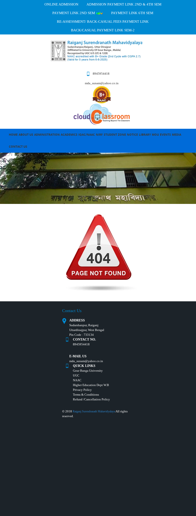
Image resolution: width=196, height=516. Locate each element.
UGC (76, 375)
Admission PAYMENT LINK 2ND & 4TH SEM (124, 4)
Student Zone (115, 135)
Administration (47, 135)
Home (13, 135)
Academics (69, 135)
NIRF (99, 135)
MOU (155, 135)
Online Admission (61, 4)
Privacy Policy (82, 390)
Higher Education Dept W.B (91, 385)
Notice (132, 135)
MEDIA (176, 135)
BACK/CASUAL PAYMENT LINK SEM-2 (103, 30)
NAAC (77, 380)
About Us (26, 135)
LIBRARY (145, 135)
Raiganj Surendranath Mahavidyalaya (94, 411)
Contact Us (18, 147)
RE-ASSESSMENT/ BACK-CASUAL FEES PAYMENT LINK (103, 21)
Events (165, 135)
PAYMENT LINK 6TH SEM (132, 13)
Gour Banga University (88, 370)
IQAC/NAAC (86, 135)
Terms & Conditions (86, 394)
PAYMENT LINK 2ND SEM (74, 13)
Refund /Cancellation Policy (91, 399)
